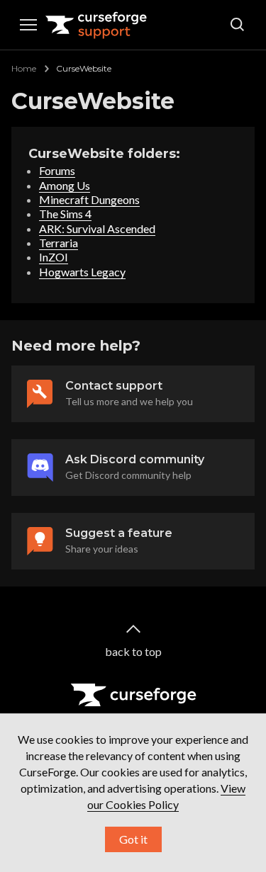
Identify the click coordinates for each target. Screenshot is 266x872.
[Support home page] (96, 25)
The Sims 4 (65, 213)
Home (23, 68)
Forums (57, 170)
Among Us (64, 185)
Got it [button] (133, 839)
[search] (237, 25)
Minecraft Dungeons (89, 199)
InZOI (53, 257)
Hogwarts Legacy (82, 271)
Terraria (58, 242)
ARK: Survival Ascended (97, 228)
